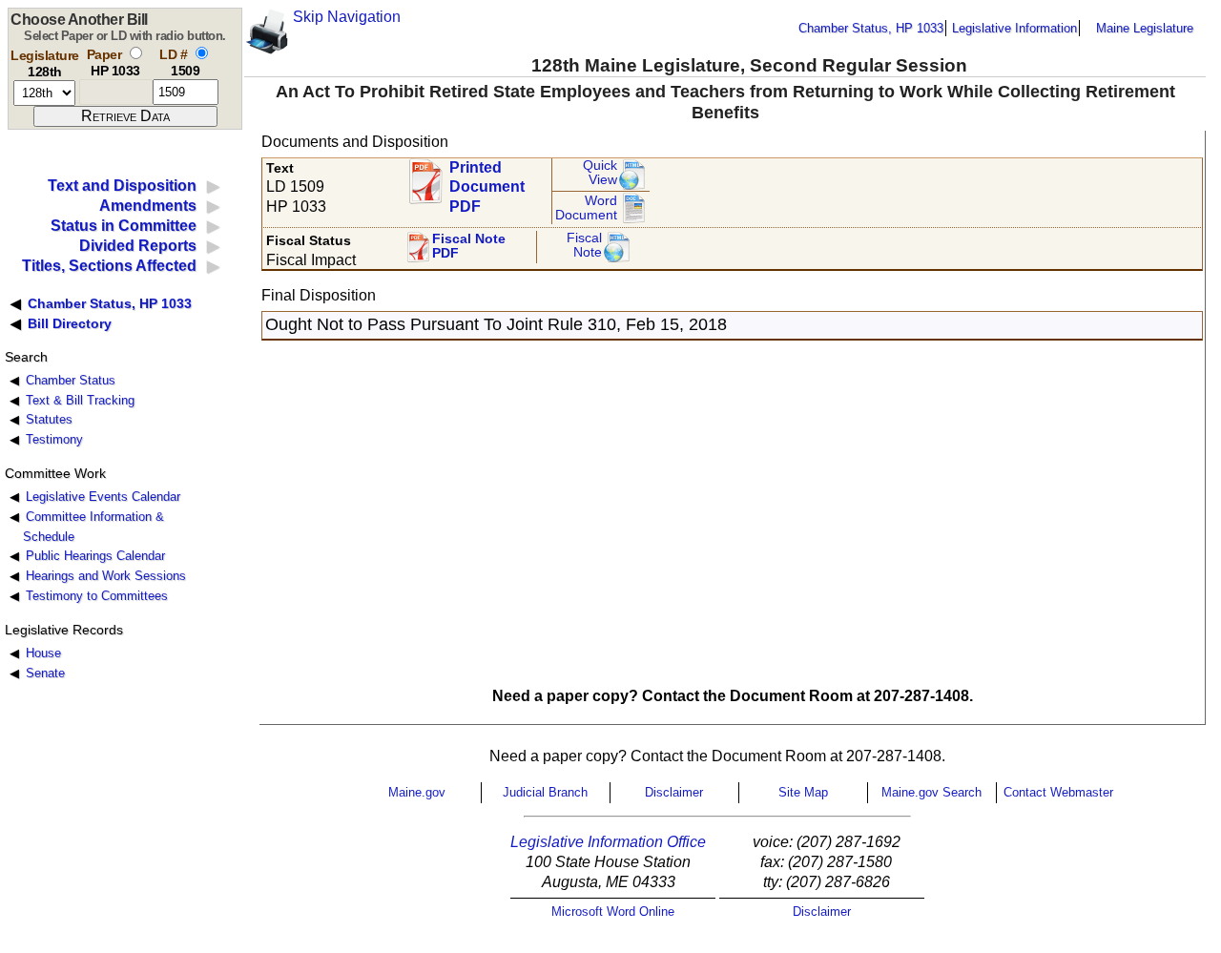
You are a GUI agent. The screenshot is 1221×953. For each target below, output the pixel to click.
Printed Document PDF (487, 181)
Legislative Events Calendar (103, 496)
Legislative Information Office (608, 842)
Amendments (148, 205)
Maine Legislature (1144, 28)
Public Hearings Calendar (95, 556)
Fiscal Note (584, 245)
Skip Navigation (347, 17)
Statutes (49, 419)
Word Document (586, 208)
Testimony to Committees (97, 596)
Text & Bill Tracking (80, 400)
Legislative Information (1014, 28)
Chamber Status (70, 380)
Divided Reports (138, 246)
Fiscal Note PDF (469, 246)
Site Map (803, 792)
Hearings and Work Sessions (106, 576)
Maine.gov (416, 792)
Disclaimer (674, 792)
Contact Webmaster (1058, 792)
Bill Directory (70, 323)
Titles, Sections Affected (109, 266)
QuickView (600, 173)
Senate (45, 673)
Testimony (54, 439)
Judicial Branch (545, 792)
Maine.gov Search (931, 792)
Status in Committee (124, 226)
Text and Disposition (122, 185)
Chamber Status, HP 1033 (870, 28)
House (43, 653)
